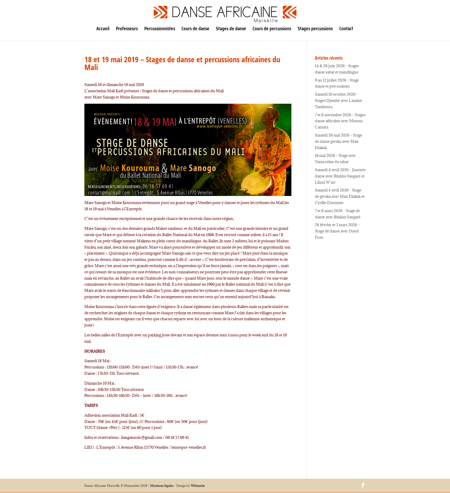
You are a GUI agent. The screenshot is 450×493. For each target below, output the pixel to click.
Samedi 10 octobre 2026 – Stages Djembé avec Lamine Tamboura (338, 100)
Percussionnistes (159, 30)
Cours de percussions (272, 30)
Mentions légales (161, 486)
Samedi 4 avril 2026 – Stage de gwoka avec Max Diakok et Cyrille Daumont (340, 196)
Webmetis (198, 486)
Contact (346, 30)
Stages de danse (231, 30)
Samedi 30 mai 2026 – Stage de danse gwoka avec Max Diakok (338, 141)
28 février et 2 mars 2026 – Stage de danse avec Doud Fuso (337, 231)
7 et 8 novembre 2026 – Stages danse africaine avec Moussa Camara (340, 121)
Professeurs (127, 30)
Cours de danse (195, 30)
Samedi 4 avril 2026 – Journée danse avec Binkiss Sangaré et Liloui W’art (340, 176)
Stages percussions (315, 30)
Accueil (102, 30)
